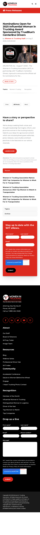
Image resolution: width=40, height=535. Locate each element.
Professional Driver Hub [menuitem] (12, 362)
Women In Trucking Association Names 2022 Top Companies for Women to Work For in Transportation (19, 199)
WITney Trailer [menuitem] (8, 340)
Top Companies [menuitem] (9, 413)
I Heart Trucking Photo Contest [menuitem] (15, 384)
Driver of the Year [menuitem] (9, 406)
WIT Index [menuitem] (7, 365)
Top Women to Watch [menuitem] (11, 410)
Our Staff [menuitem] (6, 333)
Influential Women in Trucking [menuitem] (14, 399)
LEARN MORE (9, 151)
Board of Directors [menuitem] (10, 337)
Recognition (28, 89)
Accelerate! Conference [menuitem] (11, 374)
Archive (7, 214)
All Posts (17, 104)
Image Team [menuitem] (7, 344)
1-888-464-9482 (14, 311)
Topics (7, 209)
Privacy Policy (13, 466)
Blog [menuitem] (4, 355)
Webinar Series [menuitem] (8, 359)
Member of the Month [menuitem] (11, 396)
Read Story (9, 81)
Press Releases (14, 10)
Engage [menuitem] (6, 381)
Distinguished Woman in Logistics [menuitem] (16, 403)
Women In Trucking (15, 89)
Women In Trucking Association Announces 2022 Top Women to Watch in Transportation (19, 189)
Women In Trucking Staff (15, 38)
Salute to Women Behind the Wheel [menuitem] (16, 378)
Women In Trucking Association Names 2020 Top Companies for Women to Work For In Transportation (19, 180)
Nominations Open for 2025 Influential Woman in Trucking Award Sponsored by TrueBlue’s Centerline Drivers (19, 29)
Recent (7, 170)
